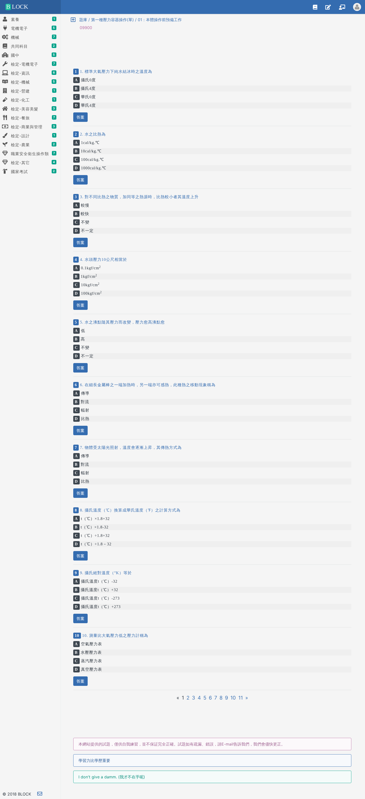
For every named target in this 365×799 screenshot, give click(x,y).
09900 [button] (83, 27)
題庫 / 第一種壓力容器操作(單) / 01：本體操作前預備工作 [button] (128, 19)
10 (233, 698)
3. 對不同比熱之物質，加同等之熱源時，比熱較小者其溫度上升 (139, 197)
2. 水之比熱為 (92, 134)
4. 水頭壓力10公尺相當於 (103, 259)
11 (240, 698)
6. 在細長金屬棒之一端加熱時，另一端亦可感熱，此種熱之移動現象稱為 (147, 385)
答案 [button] (80, 117)
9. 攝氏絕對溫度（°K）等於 (105, 573)
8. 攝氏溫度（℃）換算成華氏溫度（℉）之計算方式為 (130, 510)
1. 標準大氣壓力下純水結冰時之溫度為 (115, 71)
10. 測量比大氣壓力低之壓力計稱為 (114, 635)
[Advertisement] (212, 45)
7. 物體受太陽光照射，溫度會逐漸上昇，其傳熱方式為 (130, 447)
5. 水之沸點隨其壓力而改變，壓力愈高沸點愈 (122, 322)
